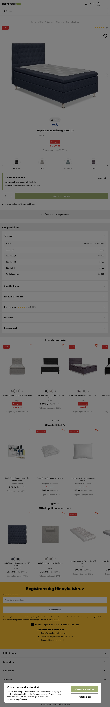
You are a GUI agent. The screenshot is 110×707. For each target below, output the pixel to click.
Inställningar (84, 696)
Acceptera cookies (84, 688)
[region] (52, 693)
